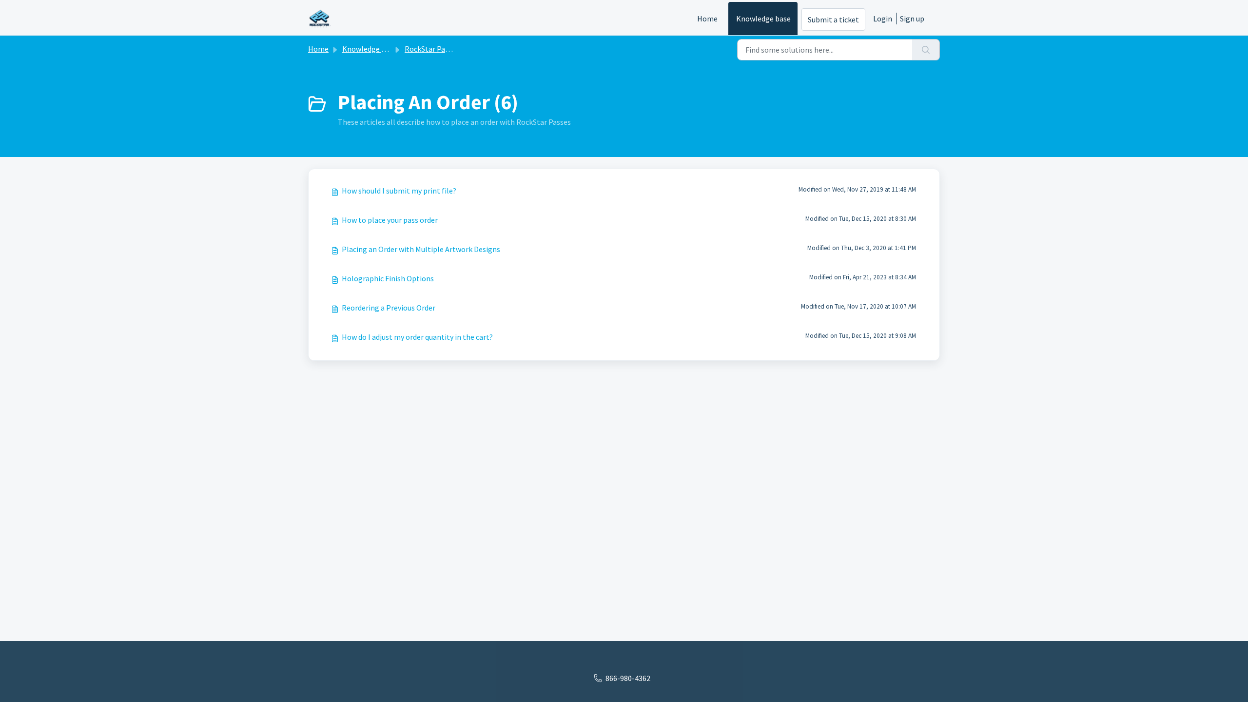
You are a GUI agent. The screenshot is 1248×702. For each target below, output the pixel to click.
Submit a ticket (833, 19)
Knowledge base (763, 18)
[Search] (926, 49)
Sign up (912, 18)
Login (882, 18)
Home (707, 18)
